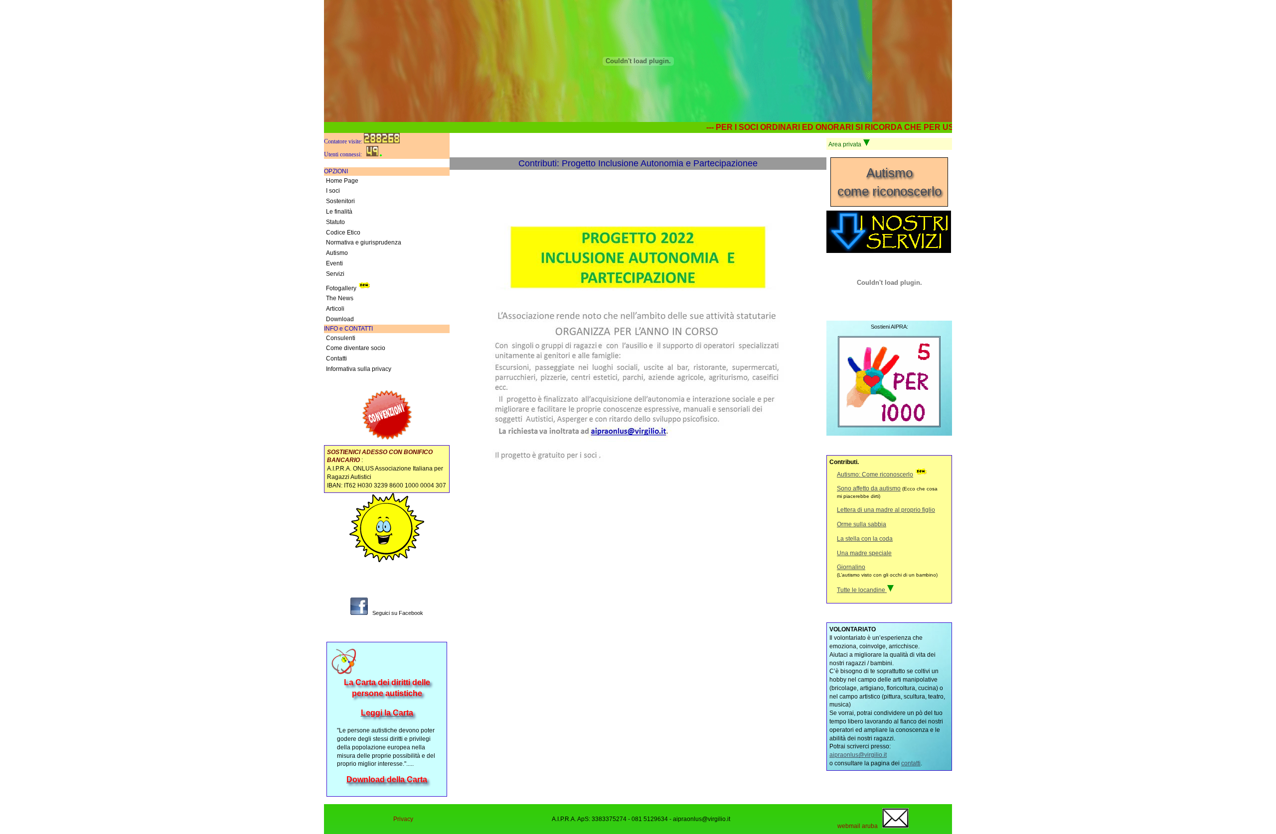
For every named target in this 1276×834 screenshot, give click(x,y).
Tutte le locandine (862, 590)
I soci (333, 190)
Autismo (337, 252)
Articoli (335, 308)
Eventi (334, 263)
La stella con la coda (865, 538)
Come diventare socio (355, 348)
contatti (911, 763)
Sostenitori (340, 201)
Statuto (335, 222)
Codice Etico (343, 232)
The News (339, 298)
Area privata (845, 144)
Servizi (335, 273)
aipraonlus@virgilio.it (858, 754)
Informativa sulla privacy (358, 368)
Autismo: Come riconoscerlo (875, 474)
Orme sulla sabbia (861, 524)
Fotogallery (341, 288)
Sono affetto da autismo (869, 488)
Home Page (342, 180)
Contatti (336, 358)
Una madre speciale (864, 553)
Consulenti (340, 338)
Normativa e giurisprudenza (363, 242)
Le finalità (339, 211)
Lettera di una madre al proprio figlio (886, 509)
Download (340, 319)
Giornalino (851, 567)
